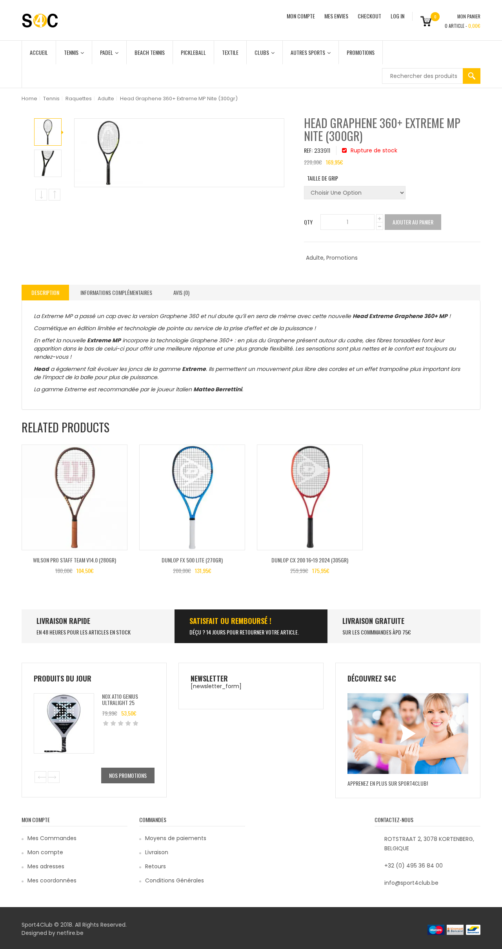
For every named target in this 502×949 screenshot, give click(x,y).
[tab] (45, 292)
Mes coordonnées (51, 880)
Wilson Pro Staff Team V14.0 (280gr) (74, 560)
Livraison (156, 852)
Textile (230, 52)
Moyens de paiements (175, 838)
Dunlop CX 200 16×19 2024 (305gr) (309, 560)
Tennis (71, 52)
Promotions (361, 52)
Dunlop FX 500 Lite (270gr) (192, 560)
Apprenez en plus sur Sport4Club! (387, 783)
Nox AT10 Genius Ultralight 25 (120, 699)
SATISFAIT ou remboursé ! (230, 621)
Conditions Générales (174, 880)
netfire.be (70, 933)
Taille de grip (322, 178)
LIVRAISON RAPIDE (63, 621)
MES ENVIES (336, 16)
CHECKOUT (369, 16)
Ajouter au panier (413, 222)
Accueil (39, 52)
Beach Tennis (150, 52)
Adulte (106, 98)
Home (29, 98)
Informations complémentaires (116, 292)
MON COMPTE (301, 16)
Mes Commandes (51, 838)
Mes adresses (45, 866)
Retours (155, 866)
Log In (397, 16)
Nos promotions (128, 775)
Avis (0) (181, 292)
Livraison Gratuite (373, 621)
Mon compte (45, 852)
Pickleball (193, 52)
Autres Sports (308, 52)
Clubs (262, 52)
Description (45, 292)
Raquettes (78, 98)
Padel (106, 52)
